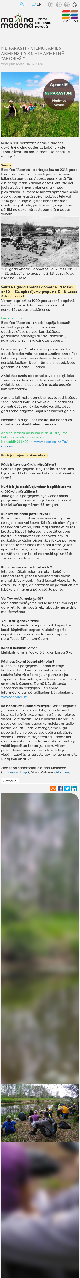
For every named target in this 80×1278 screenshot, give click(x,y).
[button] (74, 4)
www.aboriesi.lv (47, 442)
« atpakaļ (10, 781)
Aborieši (62, 772)
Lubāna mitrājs (15, 772)
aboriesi (7, 446)
